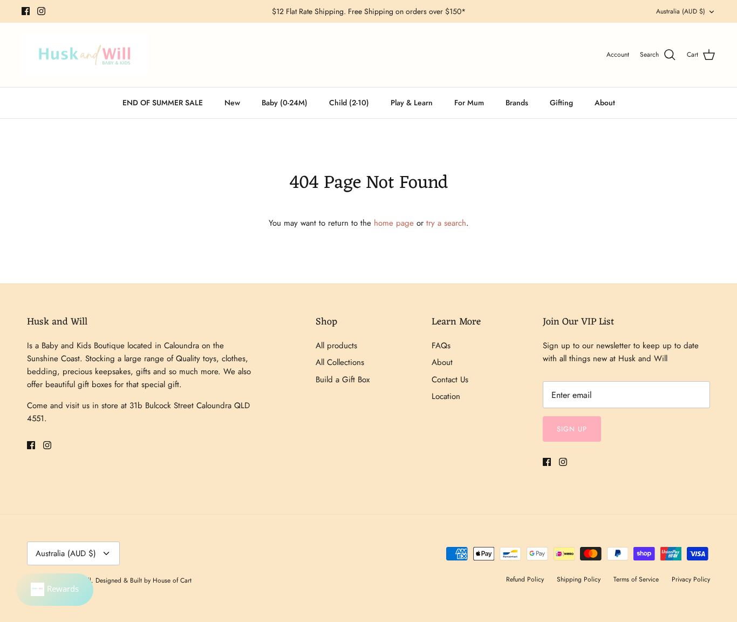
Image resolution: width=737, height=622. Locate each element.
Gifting (561, 102)
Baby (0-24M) (285, 102)
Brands (517, 102)
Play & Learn (412, 102)
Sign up (572, 429)
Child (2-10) (349, 102)
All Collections (340, 362)
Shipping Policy (578, 579)
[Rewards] (54, 589)
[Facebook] (26, 11)
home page (394, 223)
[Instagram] (41, 11)
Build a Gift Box (343, 380)
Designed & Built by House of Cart (143, 580)
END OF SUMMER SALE (162, 102)
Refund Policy (525, 579)
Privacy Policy (691, 579)
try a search (446, 223)
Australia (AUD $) (680, 11)
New (232, 102)
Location (446, 396)
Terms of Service (636, 579)
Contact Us (450, 380)
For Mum (469, 102)
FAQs (441, 345)
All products (336, 345)
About (605, 102)
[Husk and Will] (85, 55)
